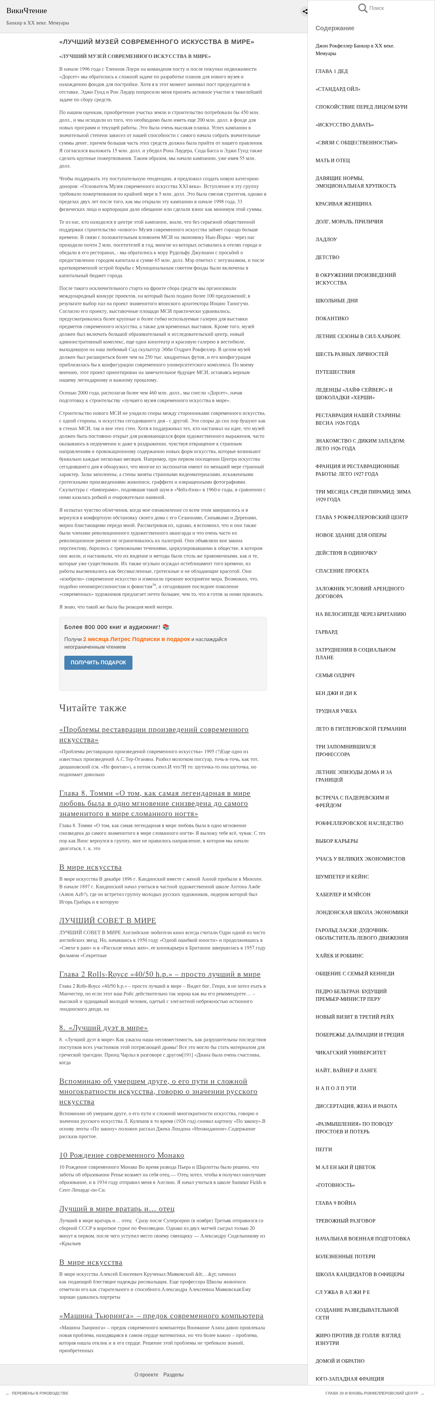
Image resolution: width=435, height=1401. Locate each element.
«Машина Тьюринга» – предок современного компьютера (161, 1315)
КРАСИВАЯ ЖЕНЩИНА (344, 203)
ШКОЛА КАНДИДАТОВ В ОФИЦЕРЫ (360, 1274)
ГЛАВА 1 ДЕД (332, 71)
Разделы (173, 1374)
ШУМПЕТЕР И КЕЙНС (342, 876)
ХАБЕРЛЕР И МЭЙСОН (343, 894)
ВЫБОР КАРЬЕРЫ (337, 840)
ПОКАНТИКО (332, 318)
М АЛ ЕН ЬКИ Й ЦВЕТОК (346, 1167)
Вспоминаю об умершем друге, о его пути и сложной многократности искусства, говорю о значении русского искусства (158, 1091)
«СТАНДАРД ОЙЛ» (338, 88)
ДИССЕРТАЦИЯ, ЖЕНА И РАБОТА (356, 1105)
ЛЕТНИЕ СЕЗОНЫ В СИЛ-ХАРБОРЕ (358, 336)
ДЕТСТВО (327, 257)
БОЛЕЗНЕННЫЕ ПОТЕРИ (345, 1256)
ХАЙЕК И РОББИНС (340, 955)
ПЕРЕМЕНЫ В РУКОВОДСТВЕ (40, 1393)
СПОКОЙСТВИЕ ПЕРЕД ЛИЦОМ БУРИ (362, 106)
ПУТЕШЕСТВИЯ (335, 371)
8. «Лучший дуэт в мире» (103, 1027)
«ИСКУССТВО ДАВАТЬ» (345, 124)
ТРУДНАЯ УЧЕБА (336, 710)
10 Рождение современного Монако (121, 1155)
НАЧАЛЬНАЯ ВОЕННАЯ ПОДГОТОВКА (363, 1238)
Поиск (370, 8)
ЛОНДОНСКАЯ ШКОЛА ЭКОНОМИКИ (362, 912)
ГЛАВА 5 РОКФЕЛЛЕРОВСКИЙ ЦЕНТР (362, 517)
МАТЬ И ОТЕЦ (333, 160)
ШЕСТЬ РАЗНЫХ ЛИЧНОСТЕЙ (352, 353)
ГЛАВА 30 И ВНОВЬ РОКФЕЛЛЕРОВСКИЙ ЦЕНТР (371, 1393)
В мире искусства (90, 867)
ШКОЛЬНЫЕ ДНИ (337, 300)
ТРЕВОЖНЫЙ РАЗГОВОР (345, 1220)
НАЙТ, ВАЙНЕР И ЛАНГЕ (346, 1070)
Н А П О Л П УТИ (336, 1088)
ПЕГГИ (324, 1149)
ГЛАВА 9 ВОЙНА (336, 1202)
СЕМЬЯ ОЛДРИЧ (335, 675)
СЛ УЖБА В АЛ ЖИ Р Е (343, 1292)
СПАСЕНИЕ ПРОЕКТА (342, 570)
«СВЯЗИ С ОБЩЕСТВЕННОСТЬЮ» (357, 142)
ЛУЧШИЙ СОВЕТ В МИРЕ (107, 920)
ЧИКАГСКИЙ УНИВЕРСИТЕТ (351, 1052)
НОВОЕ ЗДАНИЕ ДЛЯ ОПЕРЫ (351, 534)
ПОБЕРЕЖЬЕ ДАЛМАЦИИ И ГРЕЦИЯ (360, 1034)
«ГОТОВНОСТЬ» (335, 1184)
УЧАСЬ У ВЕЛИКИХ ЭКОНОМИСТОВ (360, 858)
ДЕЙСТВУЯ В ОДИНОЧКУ (346, 552)
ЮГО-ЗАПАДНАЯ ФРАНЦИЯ (350, 1378)
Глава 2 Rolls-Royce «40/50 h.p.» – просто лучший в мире (160, 974)
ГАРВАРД (327, 631)
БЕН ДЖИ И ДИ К (336, 693)
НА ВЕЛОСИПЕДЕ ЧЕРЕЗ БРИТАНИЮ (361, 613)
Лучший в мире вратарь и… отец (117, 1208)
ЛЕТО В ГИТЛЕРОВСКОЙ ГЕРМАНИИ (361, 728)
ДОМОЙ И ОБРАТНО (340, 1360)
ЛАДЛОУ (326, 239)
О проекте (146, 1374)
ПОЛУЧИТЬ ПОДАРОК (98, 662)
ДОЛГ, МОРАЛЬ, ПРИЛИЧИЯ (349, 221)
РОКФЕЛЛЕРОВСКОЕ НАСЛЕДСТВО (359, 823)
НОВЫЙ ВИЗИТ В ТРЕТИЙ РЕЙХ (355, 1016)
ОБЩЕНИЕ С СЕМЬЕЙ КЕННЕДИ (355, 973)
